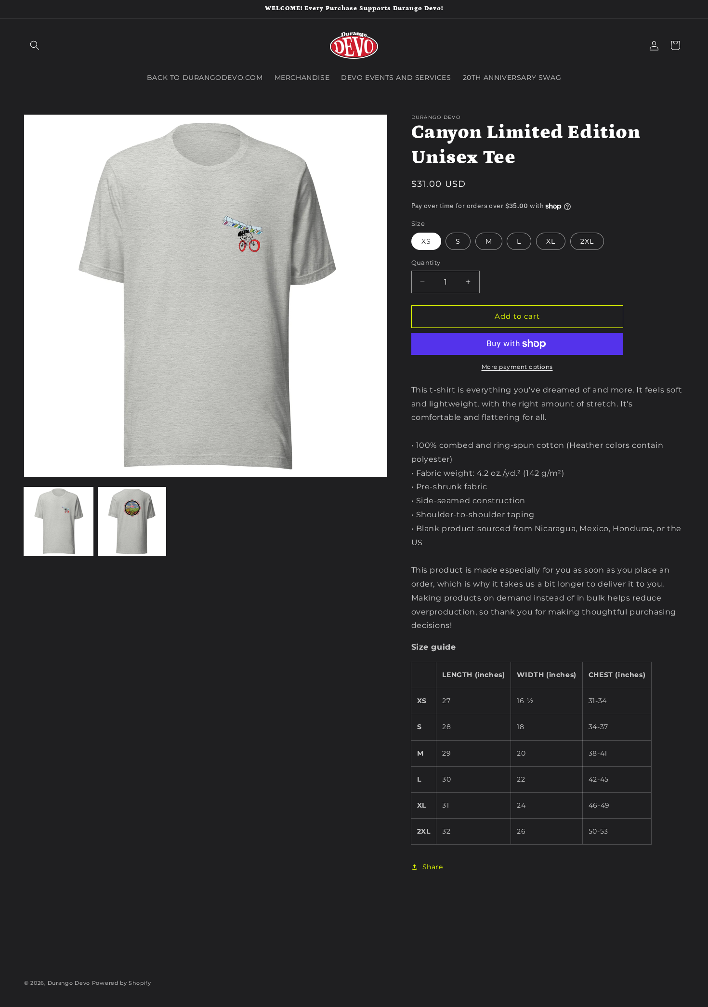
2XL (587, 241)
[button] (34, 45)
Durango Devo (69, 983)
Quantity (426, 262)
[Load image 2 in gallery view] (132, 521)
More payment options (517, 366)
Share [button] (432, 867)
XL (550, 241)
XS (426, 241)
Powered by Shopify (121, 983)
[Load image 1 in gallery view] (58, 521)
